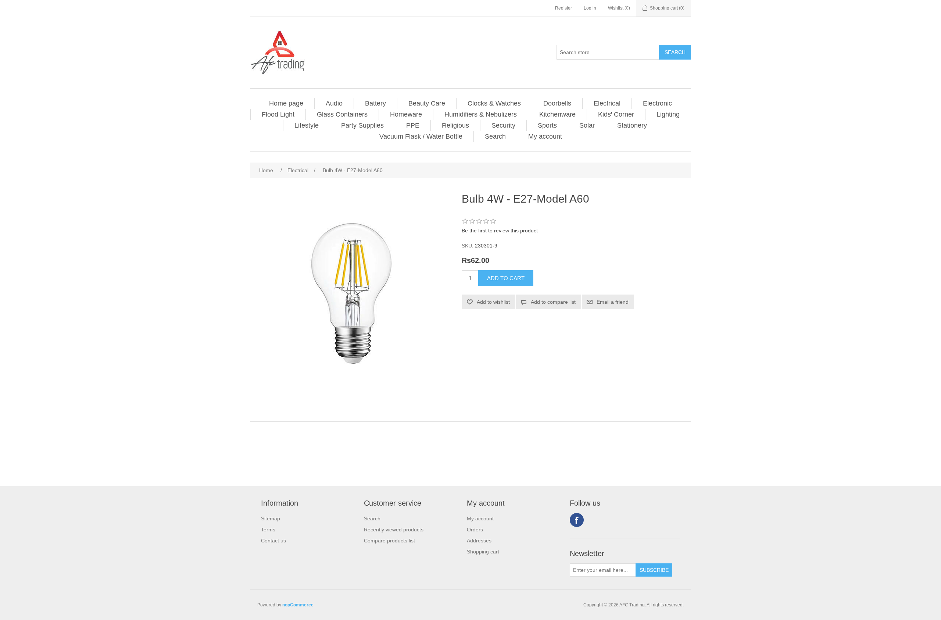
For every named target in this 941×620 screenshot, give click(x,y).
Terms (268, 529)
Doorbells (557, 103)
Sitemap (270, 518)
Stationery (632, 125)
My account (545, 136)
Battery (375, 103)
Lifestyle (306, 125)
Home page (286, 103)
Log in (590, 8)
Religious (455, 125)
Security (503, 125)
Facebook (577, 520)
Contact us (273, 541)
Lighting (668, 114)
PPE (412, 125)
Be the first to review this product (500, 231)
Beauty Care (426, 103)
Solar (587, 125)
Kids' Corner (616, 114)
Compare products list (389, 541)
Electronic (657, 103)
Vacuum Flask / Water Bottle (420, 136)
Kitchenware (557, 114)
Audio (334, 103)
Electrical (607, 103)
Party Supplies (362, 125)
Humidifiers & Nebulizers (480, 114)
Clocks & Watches (494, 103)
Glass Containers (342, 114)
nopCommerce (298, 604)
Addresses (479, 541)
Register (563, 8)
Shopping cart (483, 552)
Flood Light (278, 114)
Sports (547, 125)
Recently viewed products (393, 529)
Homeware (406, 114)
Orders (475, 529)
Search (495, 136)
